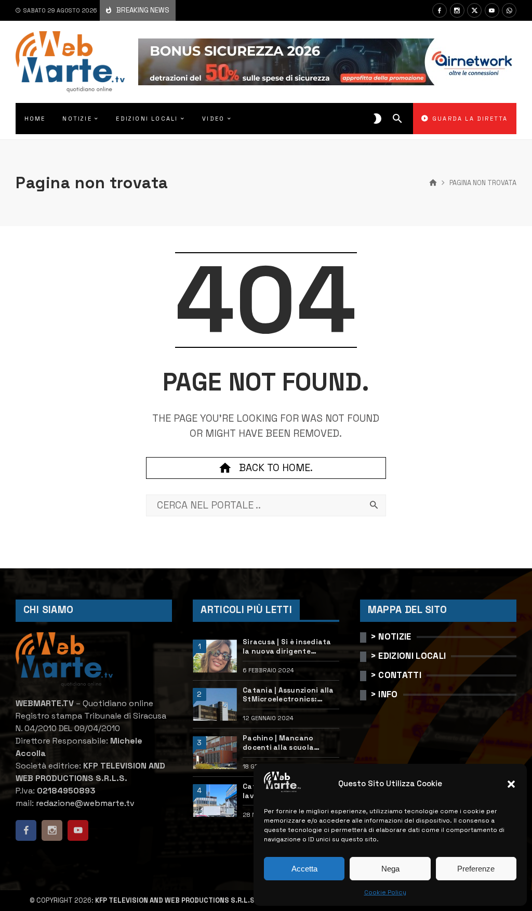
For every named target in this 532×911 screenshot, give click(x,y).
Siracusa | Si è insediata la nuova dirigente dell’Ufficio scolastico (287, 646)
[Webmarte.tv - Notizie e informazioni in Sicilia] (70, 62)
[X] (474, 10)
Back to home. (276, 467)
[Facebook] (439, 10)
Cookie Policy (385, 892)
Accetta (304, 868)
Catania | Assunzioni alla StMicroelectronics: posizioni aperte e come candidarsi (288, 695)
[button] (511, 784)
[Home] (433, 183)
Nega (390, 868)
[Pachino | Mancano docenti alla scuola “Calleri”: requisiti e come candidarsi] (214, 752)
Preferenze (476, 868)
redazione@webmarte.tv (85, 803)
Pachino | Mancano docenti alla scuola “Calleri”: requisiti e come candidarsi (290, 743)
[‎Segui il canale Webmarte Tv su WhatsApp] (509, 10)
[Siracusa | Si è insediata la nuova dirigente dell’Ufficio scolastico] (214, 656)
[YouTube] (492, 10)
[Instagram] (457, 10)
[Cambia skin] (377, 118)
